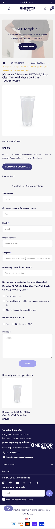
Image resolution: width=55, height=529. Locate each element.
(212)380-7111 (13, 452)
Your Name (8, 193)
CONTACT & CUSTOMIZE (17, 166)
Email (5, 223)
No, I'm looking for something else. (21, 309)
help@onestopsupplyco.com (19, 456)
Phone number (9, 237)
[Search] (9, 9)
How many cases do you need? (17, 267)
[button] (3, 2)
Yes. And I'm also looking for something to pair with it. (28, 303)
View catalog (4, 9)
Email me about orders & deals (19, 499)
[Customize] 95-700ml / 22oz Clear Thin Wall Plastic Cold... (16, 413)
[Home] (4, 63)
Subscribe (49, 493)
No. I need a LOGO (23, 324)
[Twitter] (30, 483)
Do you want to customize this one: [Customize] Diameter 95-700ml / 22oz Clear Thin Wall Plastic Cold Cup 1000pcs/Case (26, 286)
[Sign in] (45, 8)
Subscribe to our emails (13, 487)
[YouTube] (17, 483)
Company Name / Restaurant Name (19, 208)
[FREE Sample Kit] (27, 39)
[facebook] (24, 483)
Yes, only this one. (14, 296)
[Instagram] (3, 483)
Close (27, 464)
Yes (7, 324)
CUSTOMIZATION (18, 63)
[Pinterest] (10, 483)
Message (7, 331)
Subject (6, 252)
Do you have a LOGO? (13, 317)
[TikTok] (37, 483)
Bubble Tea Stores (38, 63)
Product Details (8, 176)
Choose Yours (27, 46)
